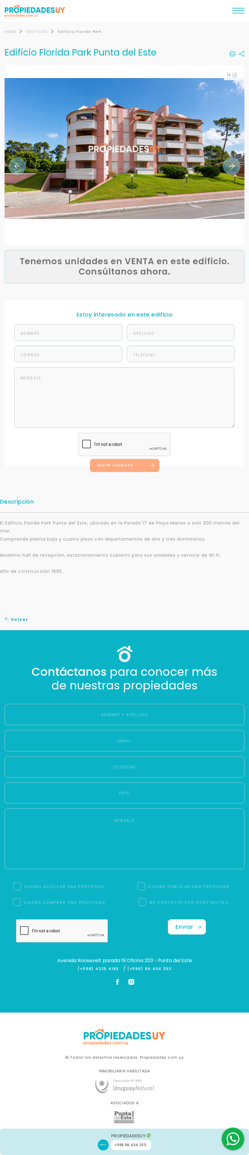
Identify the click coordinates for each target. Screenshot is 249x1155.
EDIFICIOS (37, 31)
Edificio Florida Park (80, 31)
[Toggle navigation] (238, 12)
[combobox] (72, 578)
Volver (18, 619)
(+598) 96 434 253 (149, 969)
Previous (17, 166)
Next (231, 166)
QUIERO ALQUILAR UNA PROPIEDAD (64, 886)
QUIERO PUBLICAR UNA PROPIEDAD (189, 886)
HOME (11, 31)
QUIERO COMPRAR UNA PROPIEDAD (64, 902)
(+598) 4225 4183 (99, 969)
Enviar (184, 927)
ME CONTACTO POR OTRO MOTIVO (189, 902)
